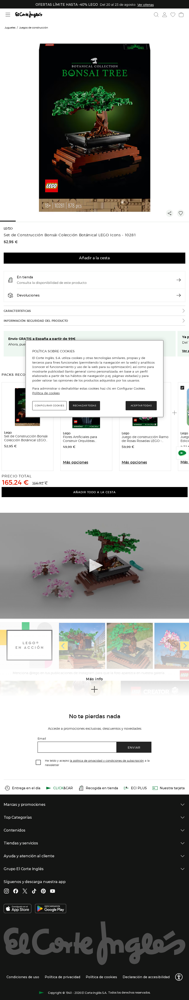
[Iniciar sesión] (164, 14)
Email (42, 738)
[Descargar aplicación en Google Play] (50, 909)
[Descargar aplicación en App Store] (17, 909)
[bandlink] (145, 4)
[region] (94, 379)
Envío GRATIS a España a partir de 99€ (42, 339)
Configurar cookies (49, 405)
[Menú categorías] (8, 14)
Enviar (134, 747)
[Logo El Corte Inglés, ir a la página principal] (28, 15)
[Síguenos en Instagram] (6, 891)
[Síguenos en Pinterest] (43, 891)
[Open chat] (182, 453)
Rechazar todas (84, 405)
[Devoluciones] (178, 295)
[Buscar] (156, 14)
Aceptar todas (141, 405)
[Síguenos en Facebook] (15, 891)
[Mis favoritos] (173, 14)
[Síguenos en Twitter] (25, 891)
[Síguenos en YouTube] (52, 891)
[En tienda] (178, 280)
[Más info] (94, 690)
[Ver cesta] (181, 14)
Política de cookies (46, 393)
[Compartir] (169, 213)
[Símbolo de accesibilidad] (179, 977)
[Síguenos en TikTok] (34, 891)
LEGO (8, 229)
